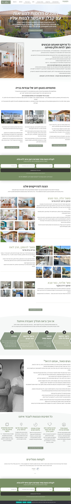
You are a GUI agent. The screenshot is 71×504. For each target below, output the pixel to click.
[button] (69, 466)
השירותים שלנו (55, 2)
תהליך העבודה (40, 2)
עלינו (33, 2)
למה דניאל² (27, 2)
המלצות (20, 2)
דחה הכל (24, 502)
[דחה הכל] (69, 502)
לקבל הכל (29, 502)
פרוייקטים (48, 2)
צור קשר (14, 2)
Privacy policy (19, 502)
